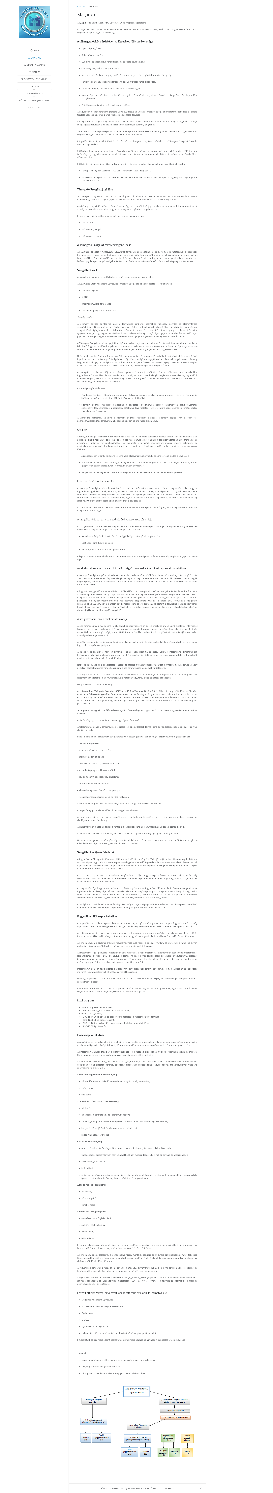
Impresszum (117, 1488)
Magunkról (34, 57)
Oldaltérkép (168, 1488)
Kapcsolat (34, 107)
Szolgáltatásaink (34, 64)
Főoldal (34, 50)
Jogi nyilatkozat (134, 1488)
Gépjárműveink (34, 93)
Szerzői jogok (152, 1488)
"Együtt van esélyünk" (34, 79)
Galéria (34, 86)
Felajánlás (34, 71)
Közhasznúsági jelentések (34, 100)
